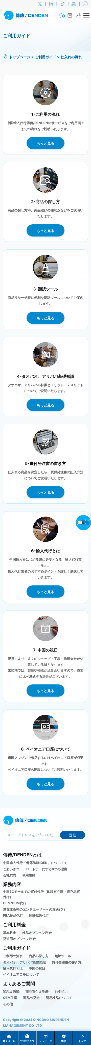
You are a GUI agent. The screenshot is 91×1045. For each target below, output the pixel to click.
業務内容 (12, 884)
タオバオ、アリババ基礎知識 (24, 962)
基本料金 (9, 932)
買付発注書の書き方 (66, 962)
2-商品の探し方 (45, 201)
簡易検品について (59, 997)
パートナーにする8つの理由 (46, 869)
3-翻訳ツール (45, 289)
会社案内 (9, 875)
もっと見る (45, 143)
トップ (82, 1041)
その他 (8, 1004)
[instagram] (85, 4)
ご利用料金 (14, 924)
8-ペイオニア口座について (45, 749)
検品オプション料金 (37, 932)
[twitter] (39, 4)
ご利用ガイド (45, 56)
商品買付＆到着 (37, 991)
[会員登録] (78, 15)
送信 (72, 835)
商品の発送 (31, 997)
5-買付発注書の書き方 (45, 463)
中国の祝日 (37, 968)
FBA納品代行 (13, 915)
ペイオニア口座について (21, 974)
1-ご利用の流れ (45, 114)
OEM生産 (10, 997)
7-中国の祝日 (45, 650)
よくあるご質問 (19, 983)
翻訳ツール (63, 956)
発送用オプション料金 (19, 938)
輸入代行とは (13, 968)
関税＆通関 (11, 991)
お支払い (61, 991)
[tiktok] (62, 4)
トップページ (19, 56)
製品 (63, 1041)
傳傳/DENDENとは (22, 854)
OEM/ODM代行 (14, 903)
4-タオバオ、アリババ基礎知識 (45, 376)
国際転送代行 (39, 915)
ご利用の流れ (13, 956)
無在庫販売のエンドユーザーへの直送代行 (34, 909)
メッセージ (45, 1041)
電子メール (9, 1041)
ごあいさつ (11, 869)
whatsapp (27, 1041)
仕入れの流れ (71, 56)
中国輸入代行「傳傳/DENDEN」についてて (35, 862)
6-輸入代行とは (45, 551)
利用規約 (28, 875)
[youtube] (74, 4)
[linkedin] (51, 4)
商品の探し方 (39, 956)
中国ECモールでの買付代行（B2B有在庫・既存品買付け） (41, 894)
